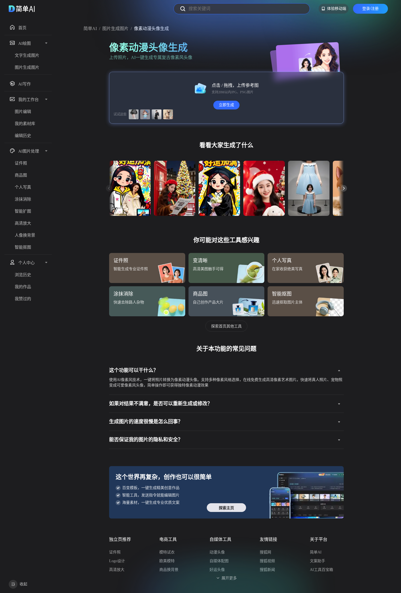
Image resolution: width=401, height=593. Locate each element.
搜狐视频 (267, 561)
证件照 (115, 552)
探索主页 (226, 508)
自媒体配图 (219, 561)
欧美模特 (167, 561)
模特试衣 (167, 552)
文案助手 (317, 561)
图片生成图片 (115, 28)
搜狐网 (265, 552)
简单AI (90, 28)
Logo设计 (117, 561)
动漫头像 (217, 552)
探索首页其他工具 (226, 326)
